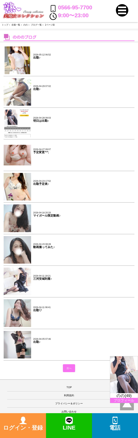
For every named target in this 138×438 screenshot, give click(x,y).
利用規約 (69, 395)
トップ (5, 25)
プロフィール (124, 400)
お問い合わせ (69, 411)
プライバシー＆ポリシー (69, 403)
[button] (122, 10)
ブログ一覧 (36, 25)
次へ (69, 368)
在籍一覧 (16, 25)
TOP (69, 387)
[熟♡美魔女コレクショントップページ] (23, 9)
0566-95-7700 (75, 7)
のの (25, 25)
